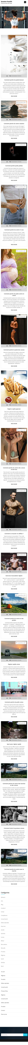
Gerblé (2, 930)
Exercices (3, 926)
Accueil (3, 971)
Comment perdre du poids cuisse (14, 702)
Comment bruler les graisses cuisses (14, 828)
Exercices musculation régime (14, 575)
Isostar (2, 937)
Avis (2, 901)
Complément (4, 915)
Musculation (4, 944)
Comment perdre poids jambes (14, 166)
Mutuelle (3, 948)
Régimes (3, 955)
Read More (14, 96)
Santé (2, 959)
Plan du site (4, 1014)
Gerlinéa (3, 933)
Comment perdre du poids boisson (14, 80)
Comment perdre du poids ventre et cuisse (14, 294)
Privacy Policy (4, 991)
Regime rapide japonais (14, 409)
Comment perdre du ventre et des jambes (14, 619)
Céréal (2, 912)
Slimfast (3, 962)
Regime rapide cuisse (14, 664)
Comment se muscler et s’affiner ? (14, 533)
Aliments (3, 897)
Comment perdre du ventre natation (14, 123)
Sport (2, 966)
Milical (2, 941)
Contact (3, 1010)
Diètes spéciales (5, 922)
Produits (3, 951)
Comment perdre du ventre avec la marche (14, 870)
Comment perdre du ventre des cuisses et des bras (14, 468)
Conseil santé (4, 919)
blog (2, 904)
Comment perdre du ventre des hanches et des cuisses (14, 784)
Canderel (3, 908)
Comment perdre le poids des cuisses (14, 350)
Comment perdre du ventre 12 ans (14, 230)
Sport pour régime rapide (14, 744)
